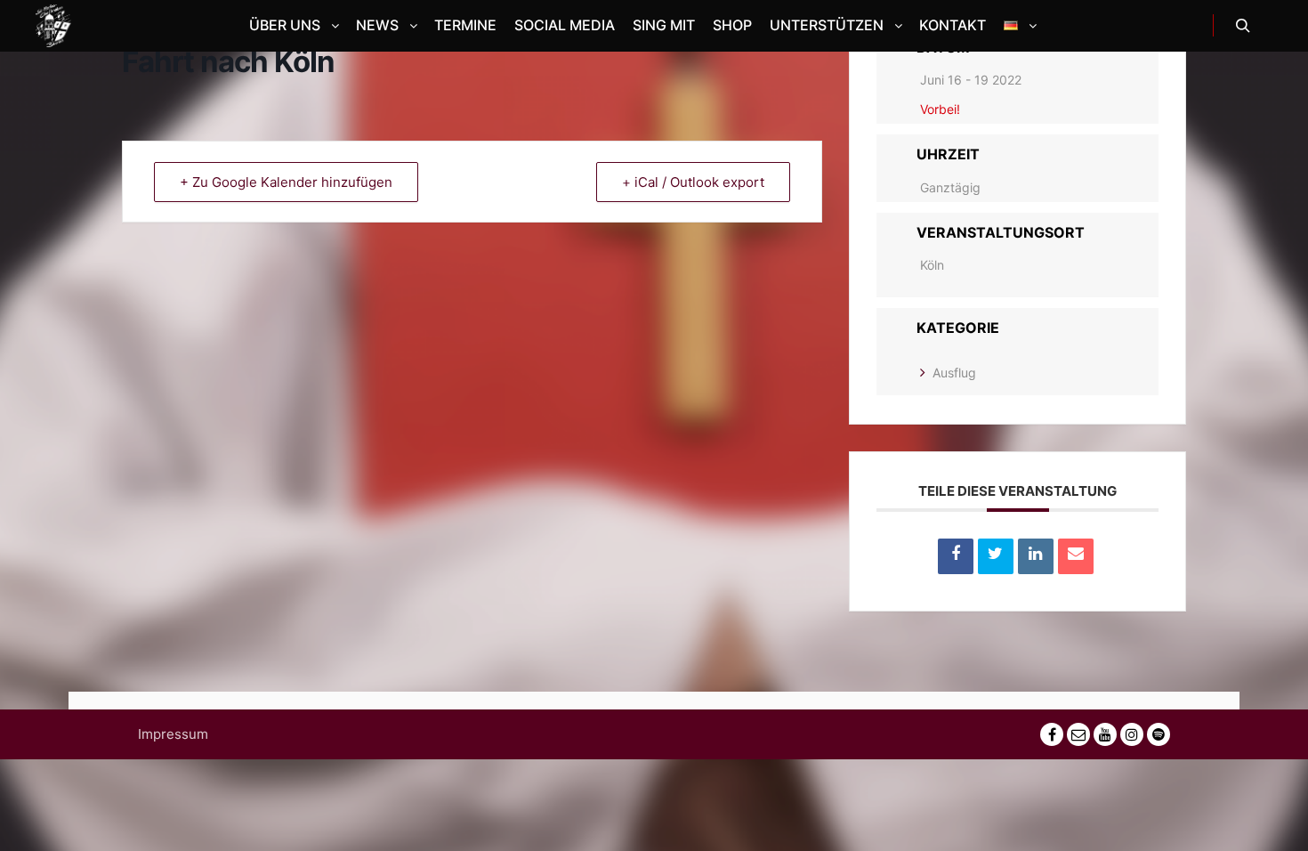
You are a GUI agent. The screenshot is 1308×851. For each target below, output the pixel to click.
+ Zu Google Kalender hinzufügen (286, 182)
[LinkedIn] (1036, 556)
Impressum (173, 733)
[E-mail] (1078, 734)
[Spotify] (1158, 734)
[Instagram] (1131, 734)
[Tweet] (995, 556)
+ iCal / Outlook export (693, 182)
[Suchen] (1243, 25)
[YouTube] (1105, 734)
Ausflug (954, 372)
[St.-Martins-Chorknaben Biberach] (53, 26)
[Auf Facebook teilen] (955, 556)
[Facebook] (1051, 734)
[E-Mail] (1076, 556)
